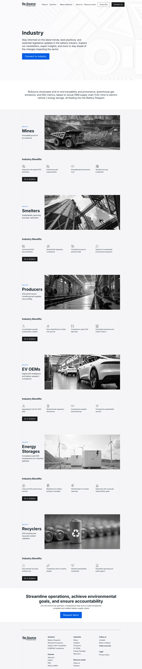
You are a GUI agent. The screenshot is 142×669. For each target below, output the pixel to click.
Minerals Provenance (55, 643)
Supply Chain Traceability (57, 646)
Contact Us (118, 4)
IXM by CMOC (53, 666)
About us (76, 663)
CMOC (50, 660)
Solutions (53, 4)
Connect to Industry (35, 56)
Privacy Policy (104, 655)
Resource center (90, 4)
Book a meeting (104, 643)
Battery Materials (66, 4)
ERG (49, 663)
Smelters (76, 643)
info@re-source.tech (105, 645)
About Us (79, 4)
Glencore (51, 657)
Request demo (71, 615)
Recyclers (77, 654)
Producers (77, 646)
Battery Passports (54, 640)
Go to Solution (30, 179)
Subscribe (104, 4)
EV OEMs (76, 648)
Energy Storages (79, 651)
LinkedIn (102, 640)
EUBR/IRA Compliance (56, 648)
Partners (76, 666)
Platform (45, 4)
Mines (75, 640)
